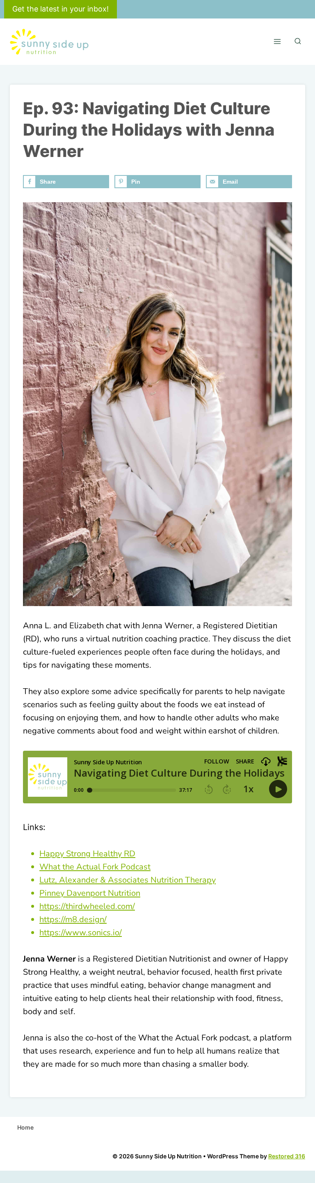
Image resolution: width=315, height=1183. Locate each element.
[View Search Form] (298, 41)
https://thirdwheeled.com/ (87, 906)
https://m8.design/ (73, 919)
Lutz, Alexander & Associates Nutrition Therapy (127, 880)
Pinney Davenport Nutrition (89, 893)
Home (25, 1127)
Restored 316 (286, 1156)
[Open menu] (277, 41)
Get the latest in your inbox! (60, 9)
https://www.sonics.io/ (80, 932)
